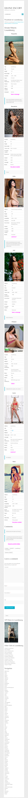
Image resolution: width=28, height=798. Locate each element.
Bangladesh (6, 683)
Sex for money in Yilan (8, 655)
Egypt (5, 706)
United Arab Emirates (8, 787)
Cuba (5, 701)
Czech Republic (7, 702)
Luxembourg (17, 548)
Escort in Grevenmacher (9, 651)
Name (5, 585)
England (6, 708)
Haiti (5, 718)
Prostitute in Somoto (8, 659)
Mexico (5, 744)
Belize (5, 686)
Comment (6, 567)
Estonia (5, 709)
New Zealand (7, 753)
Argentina (6, 678)
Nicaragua (6, 754)
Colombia (6, 697)
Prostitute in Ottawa (8, 653)
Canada (5, 693)
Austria (5, 680)
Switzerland (6, 778)
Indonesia (6, 723)
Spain (5, 774)
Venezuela (6, 791)
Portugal (6, 763)
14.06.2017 (12, 548)
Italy (5, 729)
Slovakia (6, 769)
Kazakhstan (6, 733)
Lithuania (6, 740)
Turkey (5, 785)
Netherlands (6, 751)
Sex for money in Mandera (9, 657)
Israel (5, 728)
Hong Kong (6, 720)
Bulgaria (6, 690)
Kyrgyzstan (6, 735)
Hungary (6, 721)
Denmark (6, 703)
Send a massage (15, 94)
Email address (7, 592)
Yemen (5, 793)
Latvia (5, 736)
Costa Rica (6, 698)
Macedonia (6, 743)
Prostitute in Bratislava (8, 656)
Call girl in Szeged (7, 664)
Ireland (5, 727)
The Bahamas (7, 783)
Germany (6, 713)
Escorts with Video (14, 544)
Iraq (5, 725)
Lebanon (6, 738)
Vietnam (6, 792)
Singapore (6, 768)
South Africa (6, 772)
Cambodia (6, 691)
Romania (6, 765)
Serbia (5, 766)
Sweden (6, 777)
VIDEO (12, 383)
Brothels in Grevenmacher (13, 23)
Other (5, 758)
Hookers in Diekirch (8, 552)
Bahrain (5, 682)
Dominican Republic (8, 705)
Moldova (6, 746)
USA (5, 789)
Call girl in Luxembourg (8, 648)
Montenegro (6, 750)
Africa (5, 672)
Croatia (5, 699)
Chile (5, 694)
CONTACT (14, 237)
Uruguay (6, 788)
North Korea (6, 755)
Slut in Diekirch (7, 649)
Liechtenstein (7, 739)
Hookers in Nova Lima (8, 660)
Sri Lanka (6, 776)
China (5, 695)
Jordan (5, 732)
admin (7, 548)
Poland (5, 762)
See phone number (15, 167)
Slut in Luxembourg (8, 652)
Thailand (6, 781)
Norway (5, 757)
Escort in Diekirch (17, 22)
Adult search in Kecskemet (9, 662)
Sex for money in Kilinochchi (9, 663)
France (5, 712)
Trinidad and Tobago (8, 784)
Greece (5, 714)
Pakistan (6, 759)
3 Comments (7, 549)
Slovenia (6, 770)
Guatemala (6, 717)
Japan (5, 731)
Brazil (5, 688)
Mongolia (6, 748)
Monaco (6, 747)
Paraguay (6, 761)
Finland (5, 710)
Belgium (6, 684)
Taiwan (5, 780)
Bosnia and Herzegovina (9, 687)
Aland (5, 673)
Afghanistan (6, 671)
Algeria (5, 676)
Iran (5, 724)
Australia (6, 679)
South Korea (6, 773)
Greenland (6, 716)
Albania (5, 675)
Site (5, 599)
